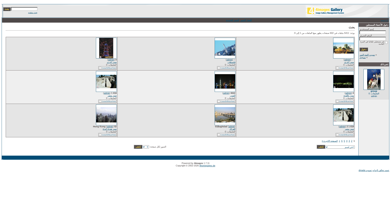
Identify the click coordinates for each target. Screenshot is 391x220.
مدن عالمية (349, 95)
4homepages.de (207, 165)
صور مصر (112, 95)
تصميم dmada (365, 170)
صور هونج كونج (110, 129)
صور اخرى (349, 62)
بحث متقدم (32, 12)
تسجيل (362, 57)
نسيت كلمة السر (367, 55)
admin (347, 59)
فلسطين (231, 62)
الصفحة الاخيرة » (330, 141)
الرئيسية (384, 20)
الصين (232, 95)
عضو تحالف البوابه (380, 170)
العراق (232, 129)
